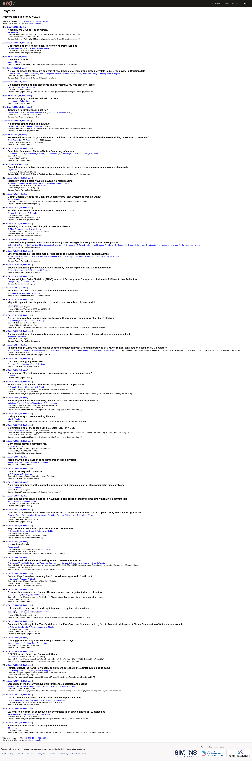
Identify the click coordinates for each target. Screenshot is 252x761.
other (24, 27)
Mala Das (12, 403)
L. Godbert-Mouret (101, 256)
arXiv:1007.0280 (12, 370)
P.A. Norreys (195, 245)
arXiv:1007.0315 (12, 414)
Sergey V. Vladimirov (46, 183)
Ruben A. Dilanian (15, 74)
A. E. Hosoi (40, 364)
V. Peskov (21, 293)
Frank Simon (13, 657)
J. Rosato (62, 256)
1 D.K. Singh (20, 245)
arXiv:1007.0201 (12, 276)
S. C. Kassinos (26, 474)
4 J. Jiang (79, 245)
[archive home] (9, 3)
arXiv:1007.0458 (12, 708)
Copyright (41, 754)
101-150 (31, 21)
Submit (226, 3)
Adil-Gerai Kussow (41, 595)
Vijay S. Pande (14, 419)
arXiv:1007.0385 (12, 605)
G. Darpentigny (65, 154)
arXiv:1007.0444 (12, 695)
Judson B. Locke (72, 350)
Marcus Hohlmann (53, 350)
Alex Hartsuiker (28, 515)
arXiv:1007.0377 (12, 589)
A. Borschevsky (21, 627)
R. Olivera (12, 293)
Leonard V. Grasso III (33, 350)
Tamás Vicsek (13, 547)
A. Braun (40, 154)
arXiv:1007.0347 (12, 542)
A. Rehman (109, 245)
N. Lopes (100, 245)
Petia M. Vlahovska (16, 700)
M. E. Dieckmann (32, 270)
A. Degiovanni (52, 563)
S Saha (26, 403)
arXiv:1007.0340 (12, 482)
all (41, 23)
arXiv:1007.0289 (12, 382)
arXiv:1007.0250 (12, 331)
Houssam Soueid (34, 113)
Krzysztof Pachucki (15, 446)
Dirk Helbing (13, 671)
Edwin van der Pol (42, 515)
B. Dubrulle (32, 213)
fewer (31, 23)
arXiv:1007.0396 (12, 638)
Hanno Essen (13, 305)
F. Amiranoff (31, 154)
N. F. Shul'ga (13, 321)
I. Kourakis (19, 270)
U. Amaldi (22, 563)
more (37, 23)
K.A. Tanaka (162, 245)
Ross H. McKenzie (25, 387)
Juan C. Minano (30, 462)
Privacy (52, 754)
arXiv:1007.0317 (12, 425)
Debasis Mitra (108, 350)
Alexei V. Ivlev (31, 183)
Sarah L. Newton (15, 48)
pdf (20, 27)
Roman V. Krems (44, 714)
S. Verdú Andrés (98, 563)
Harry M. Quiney (99, 74)
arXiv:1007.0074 (11, 82)
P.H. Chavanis (21, 213)
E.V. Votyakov (13, 474)
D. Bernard (12, 154)
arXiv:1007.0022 (11, 27)
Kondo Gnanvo (14, 350)
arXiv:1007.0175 (12, 224)
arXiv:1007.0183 (12, 239)
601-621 (46, 21)
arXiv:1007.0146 (12, 194)
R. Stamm (114, 256)
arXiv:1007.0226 (12, 315)
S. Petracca (39, 531)
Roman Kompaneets (16, 183)
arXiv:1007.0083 (11, 135)
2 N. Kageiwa (89, 245)
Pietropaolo (31, 293)
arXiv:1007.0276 (12, 359)
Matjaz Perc (36, 671)
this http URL (43, 185)
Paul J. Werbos (14, 199)
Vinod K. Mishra (14, 62)
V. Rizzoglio (86, 563)
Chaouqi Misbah (58, 700)
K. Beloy (11, 627)
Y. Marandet (13, 256)
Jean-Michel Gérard (85, 515)
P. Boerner (42, 256)
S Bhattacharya (36, 403)
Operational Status (79, 754)
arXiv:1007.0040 (11, 43)
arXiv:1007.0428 (12, 651)
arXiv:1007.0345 (12, 526)
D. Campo (41, 563)
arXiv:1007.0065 (11, 68)
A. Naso (11, 213)
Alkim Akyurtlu (27, 595)
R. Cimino (21, 531)
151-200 (38, 21)
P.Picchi (40, 293)
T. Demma (12, 531)
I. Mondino (75, 563)
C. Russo (119, 245)
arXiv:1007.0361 (12, 573)
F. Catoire (79, 256)
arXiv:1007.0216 (12, 299)
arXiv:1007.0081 (11, 107)
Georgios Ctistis (14, 515)
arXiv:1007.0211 (12, 288)
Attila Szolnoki (24, 671)
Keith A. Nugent (113, 74)
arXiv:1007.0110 (12, 164)
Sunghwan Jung (14, 364)
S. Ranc (85, 154)
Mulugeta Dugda (15, 282)
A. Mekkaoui (24, 256)
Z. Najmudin (151, 245)
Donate (235, 3)
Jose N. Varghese (46, 74)
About (3, 754)
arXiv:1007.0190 (12, 265)
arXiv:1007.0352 (12, 557)
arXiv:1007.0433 (12, 681)
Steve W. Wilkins (62, 74)
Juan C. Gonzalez (15, 462)
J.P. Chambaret (51, 154)
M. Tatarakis (173, 245)
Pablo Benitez (43, 462)
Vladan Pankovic (15, 488)
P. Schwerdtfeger (36, 627)
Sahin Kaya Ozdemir (23, 611)
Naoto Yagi (86, 74)
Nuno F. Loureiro (44, 48)
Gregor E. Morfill (63, 183)
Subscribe (30, 754)
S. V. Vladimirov (35, 229)
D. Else (11, 229)
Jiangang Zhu (39, 611)
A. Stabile (49, 531)
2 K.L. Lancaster (45, 245)
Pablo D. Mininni (59, 686)
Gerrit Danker (45, 700)
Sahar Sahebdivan (27, 101)
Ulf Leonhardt (13, 101)
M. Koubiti (89, 256)
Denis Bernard (14, 140)
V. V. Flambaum (50, 627)
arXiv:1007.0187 (12, 251)
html (24, 43)
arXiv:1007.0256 (12, 345)
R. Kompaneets (21, 229)
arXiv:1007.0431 (12, 665)
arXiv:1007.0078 (11, 96)
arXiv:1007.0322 (12, 441)
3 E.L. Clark (58, 245)
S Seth (19, 403)
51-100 (25, 21)
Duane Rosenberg (44, 686)
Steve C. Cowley (29, 48)
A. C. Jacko (12, 387)
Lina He (11, 611)
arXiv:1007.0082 (11, 121)
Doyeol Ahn (12, 170)
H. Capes (70, 256)
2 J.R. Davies (32, 245)
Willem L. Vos (70, 515)
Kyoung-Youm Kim (15, 501)
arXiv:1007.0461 (12, 723)
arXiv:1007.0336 (12, 468)
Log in (245, 3)
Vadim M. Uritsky (15, 686)
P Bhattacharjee (50, 403)
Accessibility (63, 754)
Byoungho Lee (30, 501)
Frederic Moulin (32, 140)
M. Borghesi (184, 245)
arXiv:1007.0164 (12, 208)
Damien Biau (13, 113)
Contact (20, 754)
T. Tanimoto (140, 245)
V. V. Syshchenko (26, 321)
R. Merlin (11, 376)
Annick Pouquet (28, 686)
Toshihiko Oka (75, 74)
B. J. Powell (39, 387)
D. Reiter (33, 256)
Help (11, 754)
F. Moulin (21, 154)
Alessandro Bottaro (57, 113)
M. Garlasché (64, 563)
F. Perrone (93, 154)
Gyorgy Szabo (48, 671)
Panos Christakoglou (16, 431)
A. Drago (30, 531)
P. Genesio (52, 256)
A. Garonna (12, 563)
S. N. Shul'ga (40, 321)
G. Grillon (77, 154)
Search (217, 3)
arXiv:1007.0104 (12, 148)
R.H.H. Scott (129, 245)
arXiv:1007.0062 (11, 57)
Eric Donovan (72, 686)
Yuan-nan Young (31, 700)
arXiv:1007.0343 (12, 496)
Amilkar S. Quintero (91, 350)
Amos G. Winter (28, 364)
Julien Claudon (57, 515)
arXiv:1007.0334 (12, 457)
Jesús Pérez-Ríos (15, 714)
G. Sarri (11, 245)
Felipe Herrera (29, 714)
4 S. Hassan (69, 245)
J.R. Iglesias (13, 728)
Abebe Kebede (28, 282)
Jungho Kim (42, 643)
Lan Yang (50, 611)
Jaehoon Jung (30, 643)
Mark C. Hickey (14, 595)
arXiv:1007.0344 (12, 510)
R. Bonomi (31, 563)
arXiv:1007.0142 (12, 178)
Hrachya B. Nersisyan (17, 337)
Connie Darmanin (31, 74)
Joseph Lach (13, 32)
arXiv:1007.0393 (12, 621)
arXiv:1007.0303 (12, 398)
